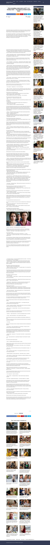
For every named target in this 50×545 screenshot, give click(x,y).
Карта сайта (23, 539)
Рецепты (14, 1)
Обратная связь (18, 539)
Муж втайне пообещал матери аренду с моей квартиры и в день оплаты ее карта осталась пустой (12, 458)
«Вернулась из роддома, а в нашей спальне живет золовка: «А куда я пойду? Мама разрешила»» (11, 470)
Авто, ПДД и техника (29, 1)
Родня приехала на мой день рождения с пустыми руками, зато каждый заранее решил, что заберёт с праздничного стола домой (25, 445)
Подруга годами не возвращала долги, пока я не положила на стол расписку (11, 497)
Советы (17, 1)
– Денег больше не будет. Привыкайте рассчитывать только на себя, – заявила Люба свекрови (12, 509)
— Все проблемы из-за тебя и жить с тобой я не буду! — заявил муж (24, 497)
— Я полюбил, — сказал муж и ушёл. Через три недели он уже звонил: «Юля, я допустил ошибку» (25, 534)
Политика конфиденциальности (30, 539)
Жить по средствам (22, 457)
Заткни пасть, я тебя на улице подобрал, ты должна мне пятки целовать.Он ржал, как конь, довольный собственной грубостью (25, 432)
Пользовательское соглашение (10, 539)
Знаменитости (35, 1)
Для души (14, 3)
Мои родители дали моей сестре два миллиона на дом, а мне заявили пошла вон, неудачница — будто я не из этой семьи (11, 521)
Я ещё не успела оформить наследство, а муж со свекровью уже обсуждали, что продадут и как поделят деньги (25, 509)
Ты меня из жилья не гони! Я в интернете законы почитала (38, 123)
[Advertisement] (18, 24)
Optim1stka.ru (9, 2)
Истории (25, 1)
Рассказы (39, 1)
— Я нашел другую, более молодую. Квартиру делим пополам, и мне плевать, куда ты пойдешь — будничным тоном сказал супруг (11, 445)
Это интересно (21, 1)
